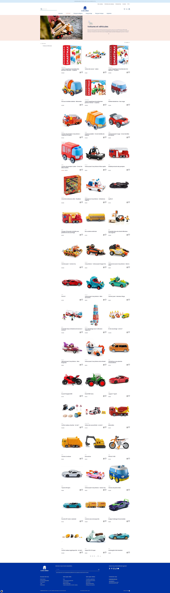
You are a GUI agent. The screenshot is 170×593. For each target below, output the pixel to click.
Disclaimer (88, 582)
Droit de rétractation (90, 583)
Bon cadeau (100, 4)
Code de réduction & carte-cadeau (70, 584)
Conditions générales (90, 579)
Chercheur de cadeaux (109, 4)
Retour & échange (66, 583)
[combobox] (129, 4)
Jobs (41, 583)
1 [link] (90, 556)
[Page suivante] (100, 556)
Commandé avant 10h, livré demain (85, 1)
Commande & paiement (68, 580)
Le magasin (42, 582)
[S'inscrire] (98, 569)
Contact (124, 4)
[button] (78, 13)
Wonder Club (118, 4)
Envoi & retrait (66, 582)
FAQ (64, 579)
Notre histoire (42, 579)
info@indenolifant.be (113, 579)
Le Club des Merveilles (44, 580)
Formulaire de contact (90, 580)
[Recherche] (41, 9)
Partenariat (42, 584)
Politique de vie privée (90, 584)
